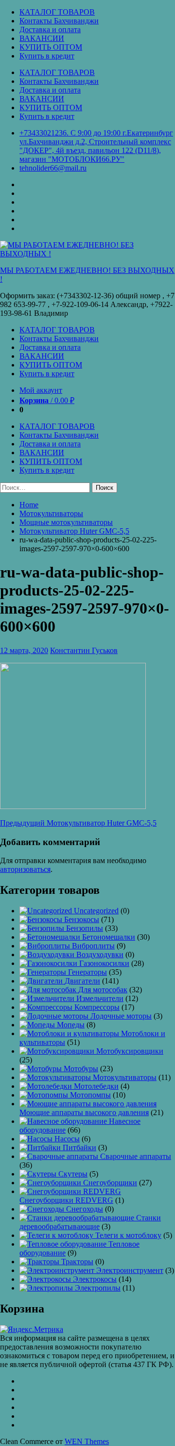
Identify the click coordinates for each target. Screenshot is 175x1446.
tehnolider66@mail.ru (53, 168)
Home (28, 505)
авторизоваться (25, 869)
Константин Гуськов (84, 650)
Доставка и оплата (50, 29)
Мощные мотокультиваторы (66, 522)
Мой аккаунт (40, 390)
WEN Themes (87, 1441)
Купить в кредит (46, 56)
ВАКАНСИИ (41, 38)
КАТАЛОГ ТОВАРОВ (57, 12)
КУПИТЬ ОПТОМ (50, 47)
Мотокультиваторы (51, 513)
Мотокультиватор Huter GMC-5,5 (74, 531)
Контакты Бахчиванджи (59, 21)
